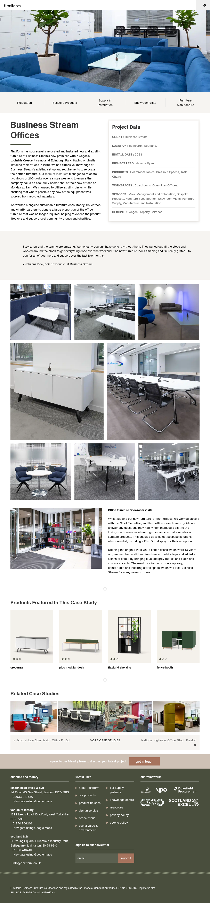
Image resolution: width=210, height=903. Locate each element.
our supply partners (117, 790)
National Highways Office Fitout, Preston (168, 740)
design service (88, 810)
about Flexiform (89, 788)
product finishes (89, 803)
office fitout (87, 818)
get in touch (144, 761)
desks (38, 178)
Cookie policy (119, 822)
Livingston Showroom (122, 532)
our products (87, 795)
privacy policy (119, 815)
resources (116, 807)
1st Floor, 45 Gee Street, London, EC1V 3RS (39, 792)
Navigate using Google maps (33, 801)
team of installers (56, 174)
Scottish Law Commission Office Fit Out (43, 740)
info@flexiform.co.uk (27, 863)
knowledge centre (122, 800)
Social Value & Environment (88, 827)
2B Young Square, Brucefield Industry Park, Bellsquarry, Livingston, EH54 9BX (39, 843)
